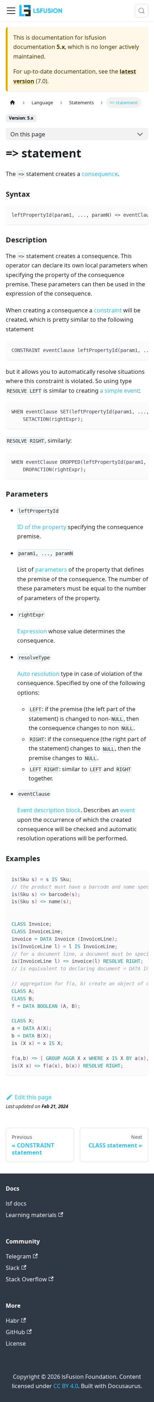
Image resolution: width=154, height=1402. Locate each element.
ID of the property (41, 527)
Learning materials (31, 1215)
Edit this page (33, 1097)
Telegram (18, 1256)
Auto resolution (38, 674)
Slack (13, 1268)
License (16, 1343)
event (127, 810)
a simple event (119, 391)
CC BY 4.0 (65, 1386)
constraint (108, 310)
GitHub (15, 1332)
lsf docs (16, 1203)
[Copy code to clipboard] (139, 214)
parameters (51, 569)
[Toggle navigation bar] (11, 10)
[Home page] (12, 102)
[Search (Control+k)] (141, 10)
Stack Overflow (26, 1279)
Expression (32, 631)
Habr (12, 1321)
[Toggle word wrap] (126, 214)
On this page (27, 134)
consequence (100, 174)
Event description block (49, 810)
